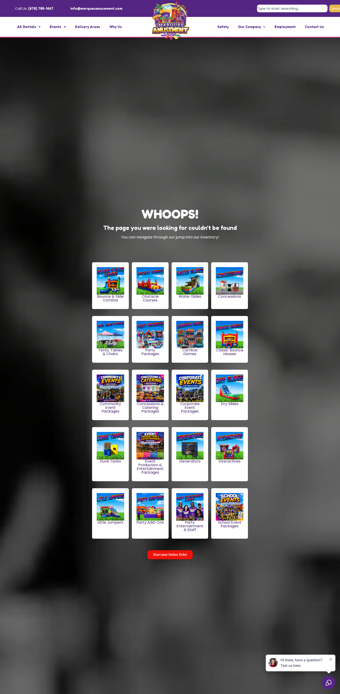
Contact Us (314, 27)
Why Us (115, 27)
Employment (285, 27)
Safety (223, 27)
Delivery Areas (87, 27)
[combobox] (292, 8)
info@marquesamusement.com (96, 8)
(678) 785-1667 (40, 8)
